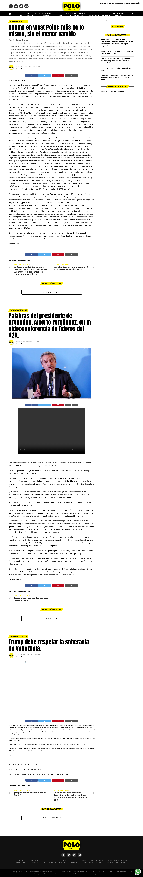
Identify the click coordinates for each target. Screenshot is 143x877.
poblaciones (94, 15)
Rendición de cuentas (119, 14)
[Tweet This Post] (44, 75)
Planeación (74, 863)
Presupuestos (49, 863)
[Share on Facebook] (31, 75)
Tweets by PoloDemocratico (112, 91)
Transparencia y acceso (45, 14)
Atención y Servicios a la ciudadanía (75, 14)
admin (19, 68)
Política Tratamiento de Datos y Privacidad (93, 862)
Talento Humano (62, 862)
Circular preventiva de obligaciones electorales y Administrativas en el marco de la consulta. (115, 61)
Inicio (21, 15)
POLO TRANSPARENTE (21, 862)
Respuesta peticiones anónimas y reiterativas (117, 862)
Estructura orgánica (35, 862)
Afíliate (106, 15)
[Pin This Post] (58, 75)
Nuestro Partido (31, 14)
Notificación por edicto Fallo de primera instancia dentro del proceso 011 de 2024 (117, 78)
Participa (59, 15)
